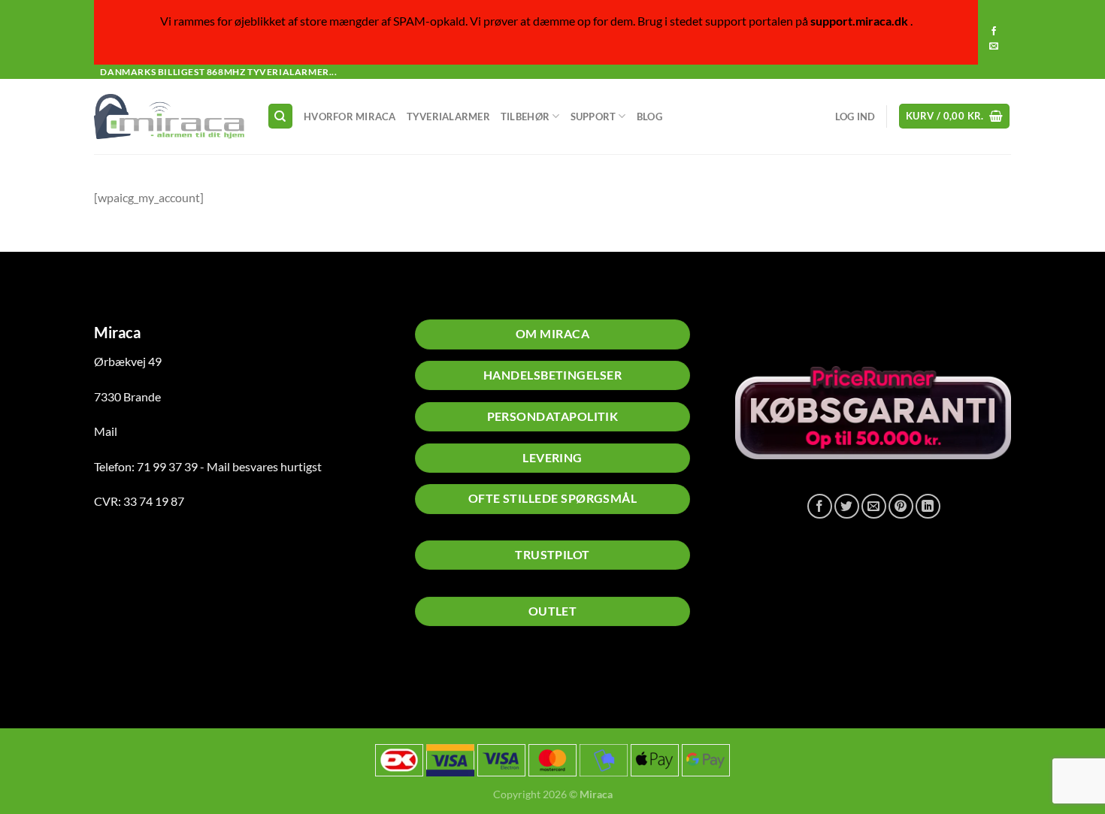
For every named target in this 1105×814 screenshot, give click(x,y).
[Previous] (846, 316)
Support (593, 116)
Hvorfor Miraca (350, 116)
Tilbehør (525, 116)
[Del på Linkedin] (928, 506)
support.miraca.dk (859, 21)
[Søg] (280, 116)
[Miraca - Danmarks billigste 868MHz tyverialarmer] (169, 116)
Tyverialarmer (448, 116)
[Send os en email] (993, 46)
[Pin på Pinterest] (901, 506)
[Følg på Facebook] (993, 31)
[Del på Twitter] (846, 506)
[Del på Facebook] (819, 506)
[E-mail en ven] (873, 506)
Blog (649, 116)
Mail (105, 431)
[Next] (888, 316)
